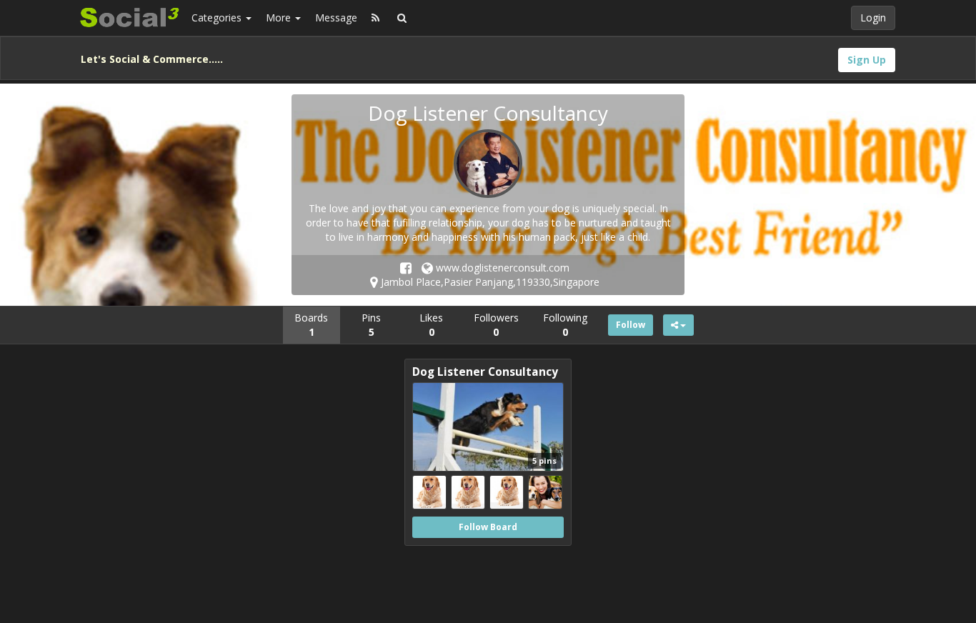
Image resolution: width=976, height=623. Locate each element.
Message (336, 17)
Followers (496, 325)
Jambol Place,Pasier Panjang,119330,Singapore (488, 282)
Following (565, 325)
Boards (311, 325)
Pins (371, 325)
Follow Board (488, 527)
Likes (431, 325)
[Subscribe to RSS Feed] (375, 18)
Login (873, 17)
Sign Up (866, 59)
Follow (630, 325)
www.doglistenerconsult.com (501, 267)
